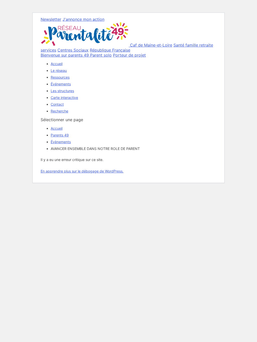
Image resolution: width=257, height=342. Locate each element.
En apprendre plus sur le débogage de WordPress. (82, 171)
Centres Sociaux (73, 50)
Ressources (60, 77)
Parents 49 (60, 135)
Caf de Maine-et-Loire (151, 45)
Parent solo (101, 55)
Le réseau (59, 70)
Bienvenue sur (65, 55)
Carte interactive (64, 97)
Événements (61, 84)
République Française (110, 50)
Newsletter (51, 19)
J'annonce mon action (83, 19)
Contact (57, 104)
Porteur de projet (129, 55)
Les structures (62, 91)
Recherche (59, 111)
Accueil (56, 64)
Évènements (61, 142)
